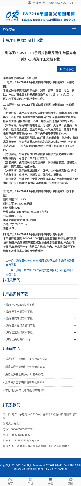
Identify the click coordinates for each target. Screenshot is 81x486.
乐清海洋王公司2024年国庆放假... (25, 374)
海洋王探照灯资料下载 (19, 318)
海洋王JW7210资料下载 (20, 304)
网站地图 (62, 469)
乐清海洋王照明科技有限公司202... (25, 366)
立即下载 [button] (68, 69)
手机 (30, 483)
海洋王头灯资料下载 (18, 339)
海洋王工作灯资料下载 (19, 332)
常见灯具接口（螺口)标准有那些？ (25, 390)
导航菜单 (9, 29)
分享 (10, 483)
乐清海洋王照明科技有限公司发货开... (27, 358)
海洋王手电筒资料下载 (19, 311)
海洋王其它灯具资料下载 (20, 325)
